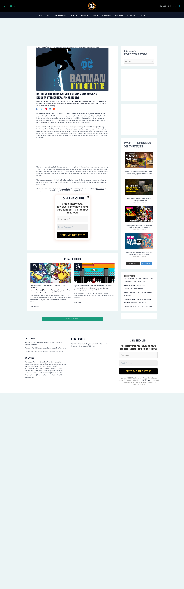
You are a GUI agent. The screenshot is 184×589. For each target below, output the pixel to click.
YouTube (74, 344)
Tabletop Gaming (63, 103)
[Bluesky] (4, 6)
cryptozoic (69, 101)
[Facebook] (37, 109)
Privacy (148, 380)
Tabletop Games (44, 373)
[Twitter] (42, 109)
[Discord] (11, 6)
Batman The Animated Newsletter (50, 362)
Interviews (28, 368)
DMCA (142, 380)
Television (54, 373)
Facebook (103, 344)
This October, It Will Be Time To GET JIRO (138, 306)
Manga (42, 368)
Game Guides (51, 366)
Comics (42, 364)
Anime (35, 362)
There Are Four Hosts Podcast (47, 375)
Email (93, 346)
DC (97, 101)
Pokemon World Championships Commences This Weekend (47, 286)
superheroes (40, 103)
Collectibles (34, 364)
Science (35, 373)
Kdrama (35, 368)
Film (44, 366)
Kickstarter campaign (43, 122)
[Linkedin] (50, 109)
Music (47, 368)
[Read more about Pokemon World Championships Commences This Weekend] (50, 273)
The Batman (66, 189)
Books (27, 364)
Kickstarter (102, 101)
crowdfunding (60, 101)
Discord (91, 344)
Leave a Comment (42, 101)
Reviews (28, 373)
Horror (59, 366)
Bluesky (80, 344)
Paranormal (38, 370)
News (53, 368)
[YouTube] (7, 6)
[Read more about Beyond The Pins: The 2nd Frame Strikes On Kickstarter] (94, 273)
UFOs (61, 375)
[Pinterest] (46, 109)
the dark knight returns (77, 103)
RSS (89, 346)
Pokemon (46, 290)
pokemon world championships (59, 290)
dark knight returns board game (84, 101)
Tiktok (97, 344)
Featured (38, 366)
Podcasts (47, 370)
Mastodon (74, 346)
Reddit (86, 344)
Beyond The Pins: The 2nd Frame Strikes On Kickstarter (93, 285)
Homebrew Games (101, 288)
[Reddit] (14, 6)
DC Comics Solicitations (54, 364)
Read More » (34, 306)
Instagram (83, 346)
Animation (28, 362)
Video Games (29, 377)
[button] (165, 6)
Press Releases (56, 370)
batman (52, 101)
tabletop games (51, 103)
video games (45, 292)
